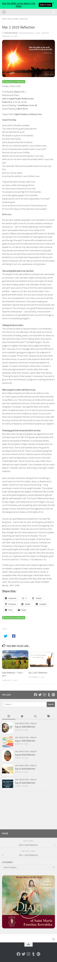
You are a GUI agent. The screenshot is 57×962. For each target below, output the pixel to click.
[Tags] (48, 716)
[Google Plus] (53, 694)
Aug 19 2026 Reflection (25, 769)
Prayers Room (11, 33)
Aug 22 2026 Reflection (25, 726)
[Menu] (53, 12)
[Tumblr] (48, 694)
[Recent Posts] (8, 716)
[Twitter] (40, 694)
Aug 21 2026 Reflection (25, 741)
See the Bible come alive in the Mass (18, 5)
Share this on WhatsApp (15, 82)
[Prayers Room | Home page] (5, 12)
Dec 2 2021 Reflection (37, 672)
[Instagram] (44, 694)
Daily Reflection (10, 19)
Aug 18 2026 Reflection (25, 783)
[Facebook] (35, 694)
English (23, 19)
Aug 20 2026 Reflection (25, 755)
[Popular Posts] (22, 716)
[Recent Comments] (35, 716)
